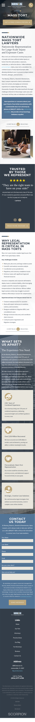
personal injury (6, 67)
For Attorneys (17, 647)
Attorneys (17, 633)
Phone (4, 551)
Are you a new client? (8, 565)
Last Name (5, 544)
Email (3, 558)
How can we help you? (8, 572)
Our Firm (17, 629)
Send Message (17, 602)
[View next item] (19, 220)
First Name (5, 538)
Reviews (17, 651)
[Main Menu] (3, 5)
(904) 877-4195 (17, 678)
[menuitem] (17, 701)
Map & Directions (17, 671)
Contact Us (17, 656)
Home (17, 624)
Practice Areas (17, 638)
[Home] (17, 5)
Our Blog (17, 642)
